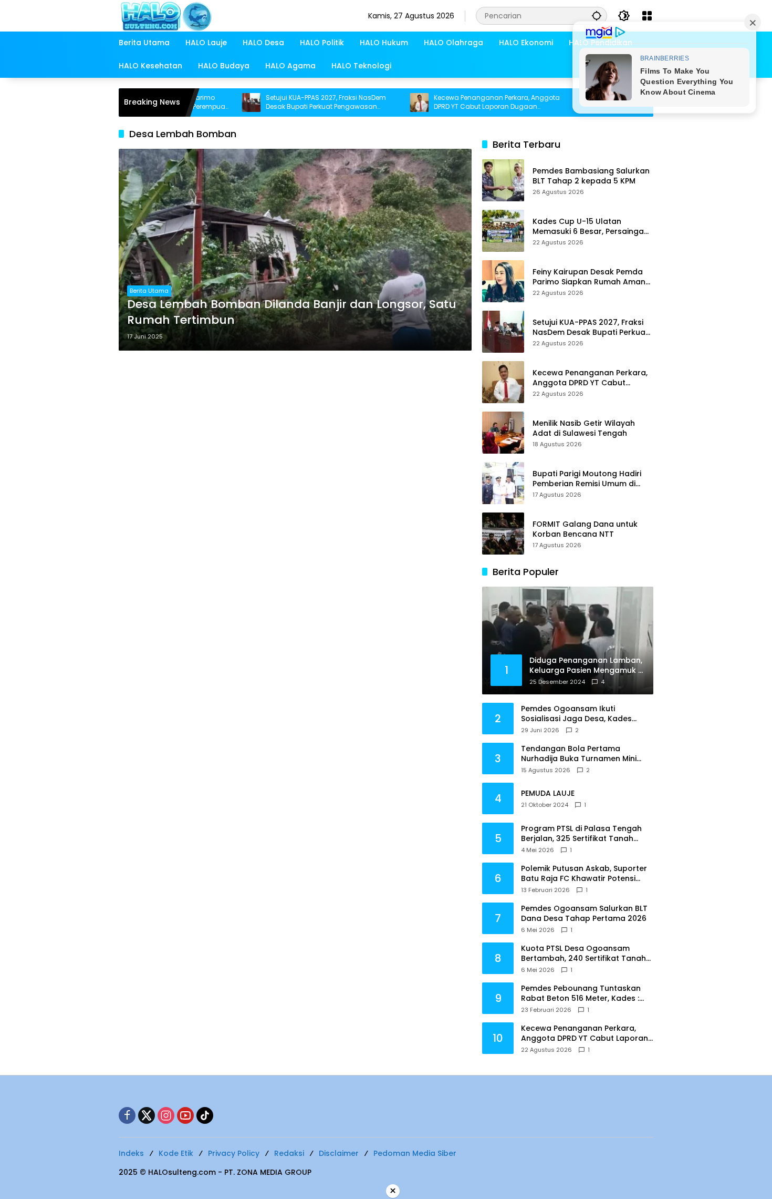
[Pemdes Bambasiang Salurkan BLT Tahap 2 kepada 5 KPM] (503, 180)
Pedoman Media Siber (414, 1153)
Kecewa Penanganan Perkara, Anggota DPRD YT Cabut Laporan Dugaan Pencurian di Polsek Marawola (462, 102)
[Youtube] (185, 1115)
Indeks (131, 1153)
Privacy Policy (233, 1153)
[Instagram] (166, 1115)
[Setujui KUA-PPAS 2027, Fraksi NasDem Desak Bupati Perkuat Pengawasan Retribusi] (215, 102)
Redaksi (289, 1153)
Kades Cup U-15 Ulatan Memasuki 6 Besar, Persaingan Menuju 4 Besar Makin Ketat (591, 227)
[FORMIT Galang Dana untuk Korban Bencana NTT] (503, 534)
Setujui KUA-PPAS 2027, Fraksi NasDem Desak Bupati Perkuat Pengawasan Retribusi (291, 102)
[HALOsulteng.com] (208, 15)
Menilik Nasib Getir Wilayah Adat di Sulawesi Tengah (584, 428)
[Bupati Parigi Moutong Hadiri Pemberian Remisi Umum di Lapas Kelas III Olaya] (503, 483)
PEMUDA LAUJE (548, 793)
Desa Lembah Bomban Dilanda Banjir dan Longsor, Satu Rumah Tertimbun (291, 312)
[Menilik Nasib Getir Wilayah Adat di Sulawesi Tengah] (503, 433)
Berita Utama (149, 290)
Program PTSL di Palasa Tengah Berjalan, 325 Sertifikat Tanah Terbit (581, 834)
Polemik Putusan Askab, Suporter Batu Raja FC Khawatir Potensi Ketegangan (584, 874)
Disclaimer (339, 1153)
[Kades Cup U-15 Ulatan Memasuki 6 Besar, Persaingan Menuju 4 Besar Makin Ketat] (503, 231)
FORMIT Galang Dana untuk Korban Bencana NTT (585, 529)
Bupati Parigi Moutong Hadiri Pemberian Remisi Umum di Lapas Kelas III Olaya (587, 479)
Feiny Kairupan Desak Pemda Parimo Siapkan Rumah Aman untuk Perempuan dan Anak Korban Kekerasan (589, 277)
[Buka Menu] (647, 15)
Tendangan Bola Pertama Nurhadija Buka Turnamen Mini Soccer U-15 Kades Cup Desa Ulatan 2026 (579, 754)
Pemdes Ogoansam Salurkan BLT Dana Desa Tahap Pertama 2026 (584, 914)
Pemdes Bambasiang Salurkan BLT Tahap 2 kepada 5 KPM (591, 176)
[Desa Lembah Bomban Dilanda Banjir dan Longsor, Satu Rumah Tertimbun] (295, 250)
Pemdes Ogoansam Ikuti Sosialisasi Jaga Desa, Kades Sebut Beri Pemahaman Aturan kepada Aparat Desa (580, 714)
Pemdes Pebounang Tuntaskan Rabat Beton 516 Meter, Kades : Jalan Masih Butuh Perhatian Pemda (581, 993)
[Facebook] (127, 1115)
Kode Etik (176, 1153)
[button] (596, 15)
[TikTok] (204, 1115)
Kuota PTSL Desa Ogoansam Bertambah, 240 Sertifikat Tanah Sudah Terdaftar (583, 954)
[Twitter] (146, 1115)
